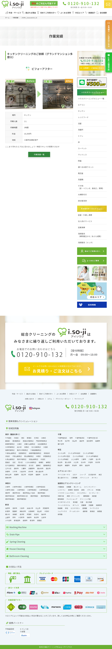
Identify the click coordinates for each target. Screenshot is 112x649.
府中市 (30, 471)
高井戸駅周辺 (21, 459)
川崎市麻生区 (43, 490)
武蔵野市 (31, 468)
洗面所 (80, 129)
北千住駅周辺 (9, 465)
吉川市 (98, 459)
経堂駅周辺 (22, 453)
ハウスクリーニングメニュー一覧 (91, 98)
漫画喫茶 (99, 505)
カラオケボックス (64, 502)
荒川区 (20, 462)
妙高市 (7, 511)
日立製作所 (92, 474)
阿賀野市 (46, 508)
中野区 (38, 456)
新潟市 (32, 520)
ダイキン (95, 478)
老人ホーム (77, 487)
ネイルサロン (81, 493)
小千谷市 (8, 520)
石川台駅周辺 (36, 447)
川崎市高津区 (32, 490)
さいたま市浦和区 (92, 456)
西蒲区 (39, 520)
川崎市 (7, 487)
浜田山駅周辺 (33, 459)
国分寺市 (40, 468)
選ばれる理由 (30, 12)
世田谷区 (47, 453)
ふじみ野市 (75, 459)
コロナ (75, 474)
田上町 (39, 511)
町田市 (30, 474)
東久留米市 (39, 471)
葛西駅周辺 (47, 465)
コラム (49, 399)
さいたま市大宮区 (64, 456)
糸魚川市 (30, 508)
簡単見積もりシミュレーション (23, 421)
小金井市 (23, 471)
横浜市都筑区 (45, 496)
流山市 (74, 441)
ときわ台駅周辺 (30, 462)
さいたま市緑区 (63, 459)
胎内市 (43, 514)
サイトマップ (79, 399)
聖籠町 (14, 511)
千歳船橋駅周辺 (35, 450)
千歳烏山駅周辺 (10, 453)
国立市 (48, 468)
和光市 (60, 462)
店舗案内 (93, 394)
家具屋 (75, 502)
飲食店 (92, 511)
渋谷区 (7, 456)
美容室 (99, 511)
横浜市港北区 (9, 496)
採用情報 (92, 304)
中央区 (16, 438)
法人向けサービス (85, 221)
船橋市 (97, 441)
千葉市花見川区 (92, 438)
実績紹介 (91, 12)
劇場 (82, 490)
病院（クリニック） (74, 496)
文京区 (36, 438)
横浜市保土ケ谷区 (29, 493)
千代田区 (8, 438)
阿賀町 (29, 514)
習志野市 (90, 441)
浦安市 (81, 441)
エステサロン (75, 508)
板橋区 (41, 462)
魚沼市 (36, 517)
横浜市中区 (16, 493)
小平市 (14, 471)
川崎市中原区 (17, 487)
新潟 (7, 504)
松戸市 (67, 441)
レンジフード (83, 117)
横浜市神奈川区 (22, 496)
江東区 (19, 444)
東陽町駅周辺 (9, 444)
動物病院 (61, 499)
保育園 (60, 514)
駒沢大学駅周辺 (22, 450)
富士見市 (68, 462)
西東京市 (8, 478)
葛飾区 (38, 465)
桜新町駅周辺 (9, 450)
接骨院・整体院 (73, 490)
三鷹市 (23, 468)
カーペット (82, 148)
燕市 (14, 517)
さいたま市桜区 (78, 456)
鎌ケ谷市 (61, 444)
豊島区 (7, 462)
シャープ (83, 474)
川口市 (76, 462)
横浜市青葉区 (9, 499)
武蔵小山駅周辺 (29, 444)
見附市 (14, 508)
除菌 (79, 160)
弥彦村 (36, 514)
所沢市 (97, 462)
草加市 (74, 465)
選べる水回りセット (86, 167)
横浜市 (7, 493)
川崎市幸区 (21, 490)
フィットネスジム (64, 505)
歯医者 (85, 511)
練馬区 (48, 462)
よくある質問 (65, 12)
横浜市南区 (41, 493)
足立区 (31, 465)
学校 (66, 508)
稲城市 (38, 474)
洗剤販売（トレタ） (86, 242)
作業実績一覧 (39, 154)
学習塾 (98, 490)
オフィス (76, 505)
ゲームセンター (74, 511)
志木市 (83, 462)
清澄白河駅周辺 (28, 441)
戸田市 (90, 462)
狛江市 (23, 474)
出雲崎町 (31, 511)
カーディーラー (94, 493)
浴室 (79, 123)
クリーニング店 (85, 499)
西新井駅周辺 (21, 465)
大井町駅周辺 (9, 447)
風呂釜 (80, 173)
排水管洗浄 (82, 200)
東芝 (100, 474)
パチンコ (90, 490)
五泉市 (43, 517)
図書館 (83, 505)
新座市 (60, 465)
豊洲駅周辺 (16, 441)
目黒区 (26, 447)
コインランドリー (90, 487)
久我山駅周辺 (9, 459)
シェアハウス (62, 511)
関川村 (7, 514)
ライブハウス (94, 508)
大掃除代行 (82, 194)
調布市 (16, 468)
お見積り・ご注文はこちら (108, 36)
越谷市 (87, 465)
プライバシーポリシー (63, 399)
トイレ (80, 136)
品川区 (19, 447)
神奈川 (7, 483)
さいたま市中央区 (74, 453)
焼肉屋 (94, 496)
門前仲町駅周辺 (41, 441)
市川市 (60, 441)
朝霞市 (67, 465)
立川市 (45, 474)
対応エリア (79, 12)
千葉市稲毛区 (62, 438)
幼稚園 (68, 487)
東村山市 (8, 474)
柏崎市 (29, 517)
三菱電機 (74, 478)
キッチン (81, 111)
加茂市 (7, 508)
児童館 (91, 505)
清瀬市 (16, 474)
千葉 (59, 434)
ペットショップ (71, 499)
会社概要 (84, 394)
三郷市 (83, 459)
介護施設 (61, 487)
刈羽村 (46, 511)
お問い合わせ (29, 399)
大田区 (45, 447)
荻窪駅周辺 (47, 456)
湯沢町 (22, 514)
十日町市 (21, 517)
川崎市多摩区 (28, 487)
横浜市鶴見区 (21, 499)
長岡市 (25, 520)
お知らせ (41, 399)
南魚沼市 (23, 511)
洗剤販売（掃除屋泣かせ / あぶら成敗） (90, 235)
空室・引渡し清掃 (85, 215)
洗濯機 (80, 179)
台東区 (43, 438)
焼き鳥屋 (89, 502)
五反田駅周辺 (42, 444)
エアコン (81, 104)
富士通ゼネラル (63, 478)
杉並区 (43, 459)
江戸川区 (8, 468)
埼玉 (59, 449)
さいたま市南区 (88, 453)
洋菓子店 (61, 496)
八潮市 (91, 459)
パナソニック (84, 478)
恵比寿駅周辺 (28, 456)
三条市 (22, 508)
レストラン (61, 490)
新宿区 (29, 438)
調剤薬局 (86, 496)
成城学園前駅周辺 (35, 453)
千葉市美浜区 (79, 438)
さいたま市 (61, 453)
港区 (22, 438)
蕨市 (80, 465)
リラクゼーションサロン (66, 493)
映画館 (60, 508)
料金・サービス (17, 394)
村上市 (38, 508)
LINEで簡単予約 (108, 64)
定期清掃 (81, 227)
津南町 (14, 514)
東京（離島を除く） (13, 434)
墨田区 (7, 441)
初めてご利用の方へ (48, 12)
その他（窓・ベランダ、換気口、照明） (91, 187)
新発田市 (17, 520)
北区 (14, 462)
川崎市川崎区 (9, 490)
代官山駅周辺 (17, 456)
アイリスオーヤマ (64, 474)
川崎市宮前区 (40, 487)
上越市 (7, 517)
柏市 (71, 438)
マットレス (82, 154)
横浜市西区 (34, 496)
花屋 (81, 502)
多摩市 (7, 471)
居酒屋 (84, 508)
